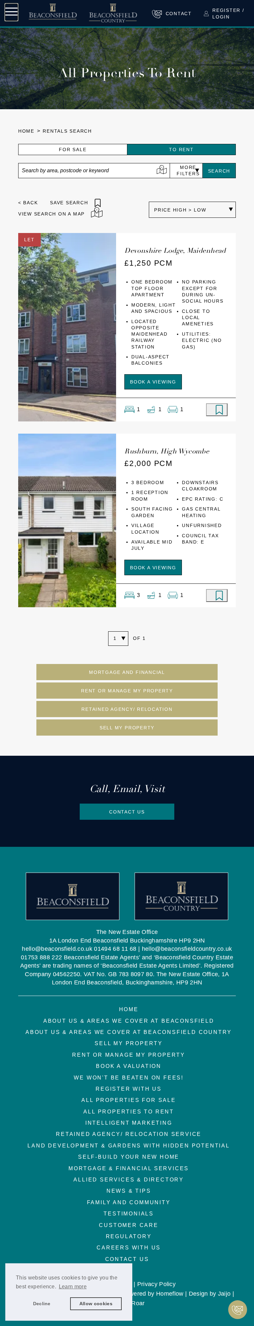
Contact (179, 13)
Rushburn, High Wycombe (166, 451)
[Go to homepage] (83, 13)
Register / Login (228, 13)
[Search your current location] (162, 170)
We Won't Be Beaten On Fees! (129, 1077)
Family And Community (129, 1202)
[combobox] (94, 170)
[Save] (217, 409)
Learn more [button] (73, 1286)
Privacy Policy (156, 1283)
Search (219, 171)
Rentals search (67, 131)
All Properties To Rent (128, 1111)
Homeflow (170, 1293)
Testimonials (129, 1213)
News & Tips (128, 1191)
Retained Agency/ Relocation (127, 709)
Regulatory (129, 1236)
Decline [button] (42, 1303)
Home (26, 131)
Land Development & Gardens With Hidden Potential (128, 1145)
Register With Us (129, 1089)
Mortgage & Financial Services (128, 1168)
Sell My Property (127, 727)
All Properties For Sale (128, 1100)
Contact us (127, 812)
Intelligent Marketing (128, 1123)
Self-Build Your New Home (128, 1157)
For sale (72, 149)
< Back (28, 202)
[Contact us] (237, 1309)
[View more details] (67, 327)
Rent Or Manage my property (127, 690)
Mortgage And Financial (127, 672)
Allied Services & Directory (128, 1179)
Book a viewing (153, 382)
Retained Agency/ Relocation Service (128, 1134)
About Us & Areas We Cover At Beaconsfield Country (128, 1032)
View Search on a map (51, 214)
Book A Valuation (128, 1066)
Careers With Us (129, 1247)
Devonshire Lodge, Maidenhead (175, 250)
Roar (138, 1303)
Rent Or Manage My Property (128, 1055)
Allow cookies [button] (95, 1303)
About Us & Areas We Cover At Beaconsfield (128, 1021)
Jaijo (224, 1293)
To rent (181, 149)
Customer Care (128, 1225)
